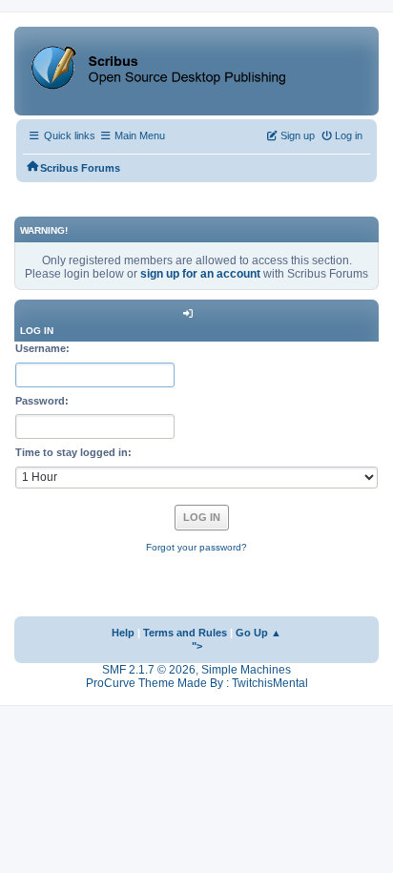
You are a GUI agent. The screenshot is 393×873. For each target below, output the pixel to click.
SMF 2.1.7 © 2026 (149, 669)
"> (197, 646)
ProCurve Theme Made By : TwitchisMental (197, 683)
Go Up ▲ (258, 632)
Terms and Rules (185, 632)
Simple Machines (246, 669)
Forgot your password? (196, 547)
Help (123, 632)
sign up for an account (200, 274)
